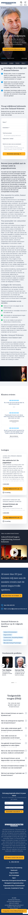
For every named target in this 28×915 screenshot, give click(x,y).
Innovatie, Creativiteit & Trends (14, 888)
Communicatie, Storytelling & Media (13, 637)
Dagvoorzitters (7, 634)
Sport (14, 878)
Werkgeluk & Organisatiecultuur (14, 883)
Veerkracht (14, 870)
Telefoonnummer (7, 133)
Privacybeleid (14, 908)
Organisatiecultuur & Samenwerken (14, 885)
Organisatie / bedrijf (8, 138)
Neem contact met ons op (15, 857)
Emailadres (6, 127)
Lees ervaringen (24, 58)
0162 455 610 (14, 862)
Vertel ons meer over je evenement (12, 144)
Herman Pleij (19, 670)
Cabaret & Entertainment (10, 632)
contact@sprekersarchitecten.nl (14, 905)
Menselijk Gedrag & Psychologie (12, 642)
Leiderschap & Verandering (14, 867)
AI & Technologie (14, 875)
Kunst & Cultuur (8, 640)
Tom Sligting (6, 670)
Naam (5, 122)
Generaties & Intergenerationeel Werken (14, 880)
